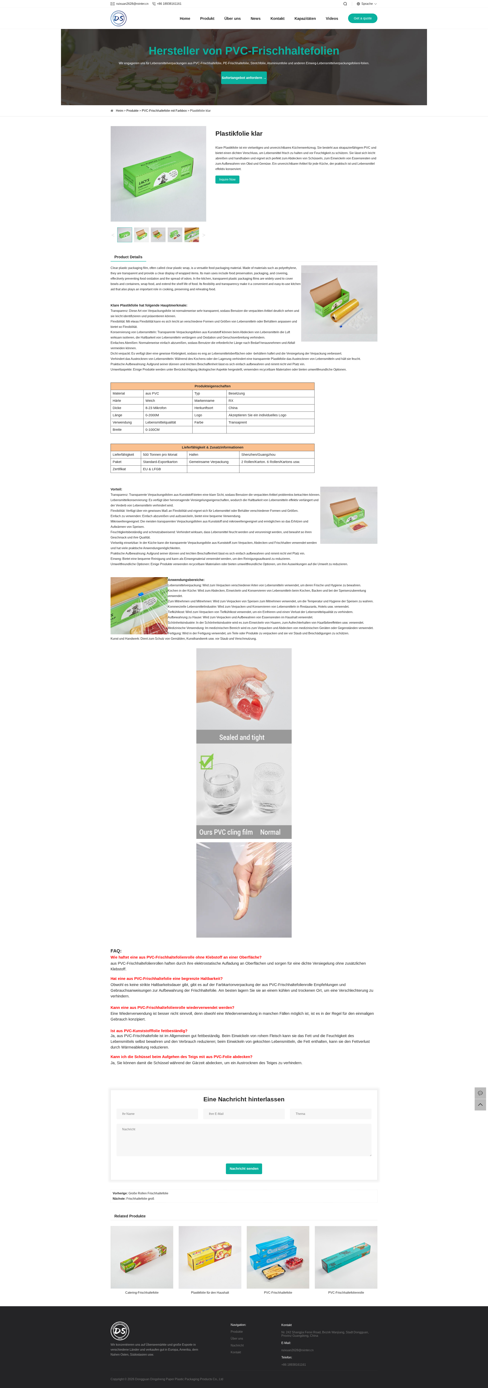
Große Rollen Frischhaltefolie (148, 1193)
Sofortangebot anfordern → (244, 78)
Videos (332, 18)
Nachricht (237, 1345)
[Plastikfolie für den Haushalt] (210, 1227)
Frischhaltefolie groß (140, 1198)
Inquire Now (227, 179)
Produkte (132, 110)
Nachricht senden (244, 1169)
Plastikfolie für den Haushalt (210, 1292)
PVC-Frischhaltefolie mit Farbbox (165, 110)
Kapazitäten (305, 18)
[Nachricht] (480, 1093)
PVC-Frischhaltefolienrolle (346, 1292)
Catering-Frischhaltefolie (142, 1292)
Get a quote (363, 18)
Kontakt (277, 18)
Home (185, 18)
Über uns (232, 18)
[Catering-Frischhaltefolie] (142, 1227)
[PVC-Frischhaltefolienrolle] (346, 1227)
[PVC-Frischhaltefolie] (278, 1227)
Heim (119, 110)
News (256, 18)
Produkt (207, 18)
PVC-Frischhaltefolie (278, 1292)
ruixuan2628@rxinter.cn (132, 3)
